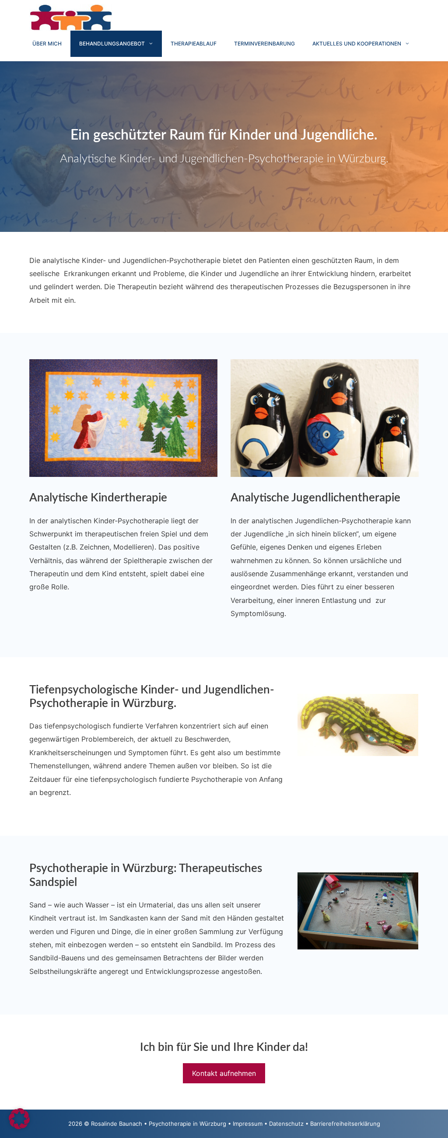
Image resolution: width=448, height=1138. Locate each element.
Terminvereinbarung (264, 43)
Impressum (247, 1123)
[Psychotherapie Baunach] (71, 16)
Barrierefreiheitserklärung (345, 1123)
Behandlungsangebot (112, 43)
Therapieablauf (194, 43)
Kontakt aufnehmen (224, 1073)
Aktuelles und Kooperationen (356, 43)
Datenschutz (286, 1123)
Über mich (47, 43)
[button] (19, 1118)
